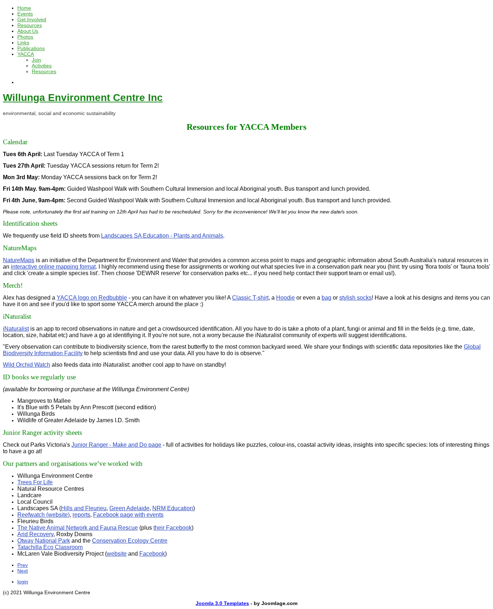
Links (23, 42)
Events (25, 14)
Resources (29, 25)
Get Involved (31, 19)
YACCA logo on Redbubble (92, 298)
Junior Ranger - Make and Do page (116, 445)
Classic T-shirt (250, 298)
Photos (25, 37)
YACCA (25, 54)
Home (24, 8)
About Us (27, 31)
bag (326, 298)
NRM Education (172, 508)
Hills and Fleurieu (83, 508)
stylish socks (355, 298)
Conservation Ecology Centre (129, 541)
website (117, 554)
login (22, 581)
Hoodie (285, 298)
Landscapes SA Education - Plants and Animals (162, 236)
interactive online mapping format (53, 267)
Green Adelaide (129, 508)
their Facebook (172, 528)
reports (81, 515)
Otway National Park (43, 541)
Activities (42, 66)
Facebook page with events (128, 515)
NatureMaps (18, 260)
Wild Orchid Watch (26, 365)
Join (36, 60)
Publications (31, 48)
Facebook (152, 554)
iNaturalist (16, 329)
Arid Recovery (35, 534)
